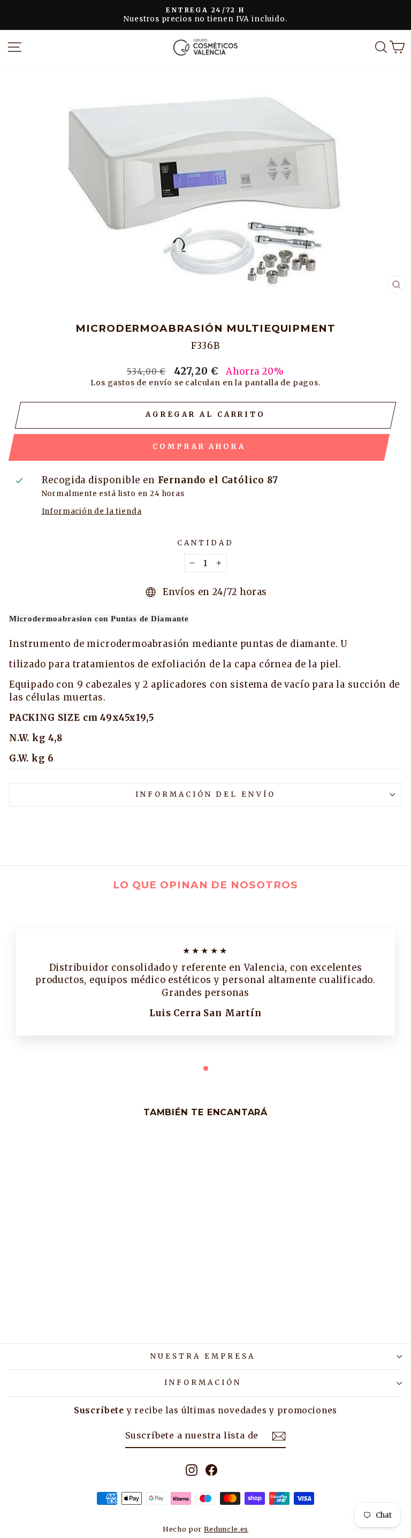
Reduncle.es (226, 1529)
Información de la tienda (92, 511)
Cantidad (205, 542)
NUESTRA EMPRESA (202, 1356)
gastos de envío (140, 382)
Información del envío (205, 794)
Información (202, 1382)
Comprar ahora (199, 446)
